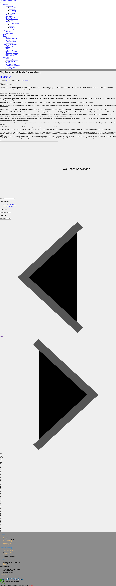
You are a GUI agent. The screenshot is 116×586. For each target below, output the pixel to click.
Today (1, 336)
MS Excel (12, 9)
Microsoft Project (14, 20)
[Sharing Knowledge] (8, 0)
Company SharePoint (12, 60)
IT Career (5, 77)
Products (5, 30)
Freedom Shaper (11, 64)
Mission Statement (11, 38)
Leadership (9, 16)
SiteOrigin (31, 585)
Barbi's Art (9, 63)
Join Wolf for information (13, 65)
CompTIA (9, 21)
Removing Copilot (8, 206)
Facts (7, 37)
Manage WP (9, 33)
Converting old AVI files (9, 204)
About (4, 36)
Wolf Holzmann (25, 80)
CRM (7, 58)
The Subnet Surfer (11, 67)
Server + (11, 26)
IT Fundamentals (14, 23)
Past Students (10, 55)
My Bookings (10, 46)
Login (7, 48)
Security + (12, 29)
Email (4, 564)
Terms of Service (11, 41)
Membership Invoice (12, 53)
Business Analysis (11, 17)
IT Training (9, 14)
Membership (6, 47)
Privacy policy (10, 40)
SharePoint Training (12, 61)
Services (8, 31)
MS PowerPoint (13, 12)
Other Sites (6, 57)
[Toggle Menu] (0, 2)
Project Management (12, 19)
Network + (12, 27)
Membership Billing (11, 54)
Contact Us (9, 43)
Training (5, 4)
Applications (9, 6)
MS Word (12, 13)
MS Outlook (12, 10)
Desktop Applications (9, 550)
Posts (4, 34)
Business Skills (7, 555)
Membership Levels (11, 51)
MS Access (12, 7)
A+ (10, 24)
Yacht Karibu (9, 68)
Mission (5, 537)
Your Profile (9, 50)
